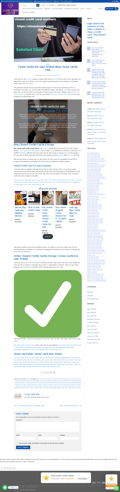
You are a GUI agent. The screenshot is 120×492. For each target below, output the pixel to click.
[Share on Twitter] (44, 372)
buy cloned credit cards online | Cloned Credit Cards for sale (47, 217)
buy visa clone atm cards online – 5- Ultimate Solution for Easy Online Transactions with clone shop (98, 52)
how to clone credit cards (94, 247)
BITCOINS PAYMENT (57, 8)
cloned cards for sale (20, 180)
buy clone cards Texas (39, 366)
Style (48, 64)
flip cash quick (101, 230)
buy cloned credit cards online (96, 159)
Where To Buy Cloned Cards (95, 277)
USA (65, 90)
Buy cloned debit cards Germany (24, 345)
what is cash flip (92, 272)
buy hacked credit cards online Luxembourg (27, 360)
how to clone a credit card (95, 242)
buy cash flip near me (93, 153)
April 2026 (90, 312)
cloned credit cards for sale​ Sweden (33, 349)
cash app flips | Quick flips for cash (74, 211)
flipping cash (42, 129)
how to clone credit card (94, 244)
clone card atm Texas (53, 366)
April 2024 (90, 326)
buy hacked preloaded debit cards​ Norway (66, 357)
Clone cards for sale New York (69, 405)
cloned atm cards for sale (49, 386)
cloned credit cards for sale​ (95, 222)
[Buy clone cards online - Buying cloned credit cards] (10, 9)
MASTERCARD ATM (34, 262)
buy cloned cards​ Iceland (68, 362)
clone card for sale (25, 184)
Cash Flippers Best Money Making (30, 150)
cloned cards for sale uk (30, 182)
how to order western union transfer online (95, 254)
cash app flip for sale (93, 189)
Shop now (47, 134)
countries (46, 148)
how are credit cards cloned (95, 239)
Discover (70, 155)
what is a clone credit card (95, 269)
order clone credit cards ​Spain (42, 347)
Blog (88, 292)
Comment (19, 420)
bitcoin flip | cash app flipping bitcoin (20, 211)
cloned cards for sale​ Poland (24, 347)
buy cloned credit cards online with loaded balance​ (96, 162)
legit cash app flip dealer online (96, 263)
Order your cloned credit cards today (62, 94)
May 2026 (90, 309)
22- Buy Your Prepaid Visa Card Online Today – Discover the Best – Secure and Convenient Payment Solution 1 (99, 85)
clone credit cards (92, 210)
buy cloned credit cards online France (70, 345)
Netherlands (29, 83)
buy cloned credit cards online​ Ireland (53, 360)
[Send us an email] (117, 1)
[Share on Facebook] (41, 372)
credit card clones (92, 227)
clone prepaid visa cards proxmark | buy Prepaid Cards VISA (96, 132)
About (82, 8)
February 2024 (92, 332)
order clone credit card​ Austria (28, 362)
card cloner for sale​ (93, 186)
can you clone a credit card (95, 183)
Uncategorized (91, 299)
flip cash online (92, 230)
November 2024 (92, 319)
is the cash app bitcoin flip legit (96, 260)
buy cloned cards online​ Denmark (59, 378)
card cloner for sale (46, 384)
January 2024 (91, 336)
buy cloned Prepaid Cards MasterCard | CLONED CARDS (60, 214)
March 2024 (91, 329)
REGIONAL (22, 153)
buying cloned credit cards (95, 175)
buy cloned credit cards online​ (96, 166)
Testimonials (51, 5)
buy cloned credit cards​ (94, 169)
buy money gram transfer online (96, 177)
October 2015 (91, 343)
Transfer (47, 8)
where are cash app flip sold (95, 275)
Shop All (48, 236)
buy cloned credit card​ (94, 172)
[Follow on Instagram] (114, 1)
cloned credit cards (93, 216)
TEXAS (28, 79)
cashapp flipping (92, 192)
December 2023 (92, 339)
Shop (43, 5)
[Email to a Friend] (47, 372)
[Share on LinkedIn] (54, 372)
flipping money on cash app (95, 236)
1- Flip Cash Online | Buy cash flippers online (31, 405)
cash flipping (47, 127)
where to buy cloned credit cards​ (96, 280)
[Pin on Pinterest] (51, 372)
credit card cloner (92, 225)
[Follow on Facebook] (112, 1)
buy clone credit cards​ (94, 156)
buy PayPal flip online (93, 180)
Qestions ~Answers (28, 12)
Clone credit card (23, 124)
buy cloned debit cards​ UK (22, 357)
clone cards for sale (34, 180)
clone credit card (92, 202)
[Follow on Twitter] (116, 1)
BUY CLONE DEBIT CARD (34, 208)
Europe (55, 79)
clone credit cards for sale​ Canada (41, 357)
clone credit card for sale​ (94, 208)
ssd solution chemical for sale (32, 8)
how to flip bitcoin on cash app (96, 250)
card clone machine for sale (64, 182)
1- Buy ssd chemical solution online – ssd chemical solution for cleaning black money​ (98, 95)
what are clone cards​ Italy (54, 349)
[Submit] (37, 5)
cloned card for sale (38, 184)
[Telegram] (5, 487)
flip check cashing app (94, 233)
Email (40, 435)
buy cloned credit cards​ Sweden (43, 364)
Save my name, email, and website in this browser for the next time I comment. (41, 443)
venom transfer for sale (94, 266)
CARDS (52, 150)
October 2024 (91, 322)
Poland (21, 94)
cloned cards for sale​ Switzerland (49, 362)
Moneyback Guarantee (71, 8)
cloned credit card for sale (47, 182)
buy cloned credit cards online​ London (66, 364)
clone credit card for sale (48, 180)
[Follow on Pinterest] (14, 468)
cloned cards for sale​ (93, 213)
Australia (76, 92)
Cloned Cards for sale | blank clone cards (96, 110)
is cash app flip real (93, 258)
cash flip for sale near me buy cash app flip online (95, 195)
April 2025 (90, 316)
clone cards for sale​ (93, 199)
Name (18, 435)
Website (62, 435)
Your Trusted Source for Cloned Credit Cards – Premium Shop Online (99, 62)
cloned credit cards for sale (66, 5)
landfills (60, 155)
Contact (89, 8)
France (16, 94)
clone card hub (55, 75)
